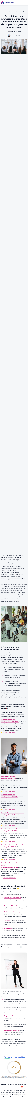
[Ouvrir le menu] (26, 3)
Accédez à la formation (9, 877)
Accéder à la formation (9, 732)
